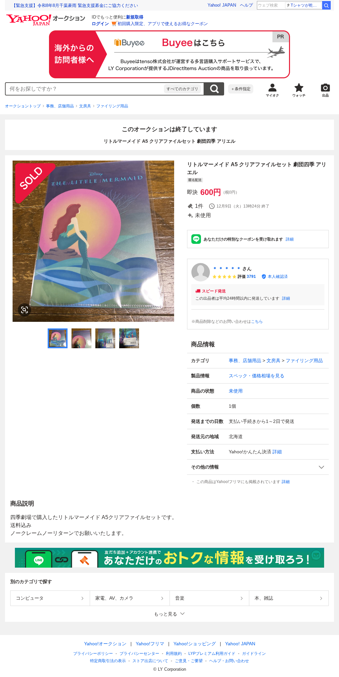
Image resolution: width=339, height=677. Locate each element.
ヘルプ (246, 5)
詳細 (290, 239)
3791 (251, 276)
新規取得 (134, 17)
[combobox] (85, 89)
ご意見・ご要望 (189, 660)
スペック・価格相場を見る (256, 375)
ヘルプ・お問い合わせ (229, 660)
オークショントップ (23, 106)
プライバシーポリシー (93, 653)
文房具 (85, 106)
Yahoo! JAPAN (222, 5)
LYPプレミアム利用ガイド (211, 653)
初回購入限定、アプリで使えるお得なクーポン (163, 23)
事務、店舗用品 (60, 106)
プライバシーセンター (139, 653)
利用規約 (174, 653)
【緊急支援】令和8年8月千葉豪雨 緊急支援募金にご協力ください (75, 5)
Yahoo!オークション (105, 643)
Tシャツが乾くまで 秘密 (306, 5)
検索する (214, 88)
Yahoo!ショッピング (194, 643)
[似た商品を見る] (24, 310)
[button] (258, 467)
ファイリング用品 (112, 106)
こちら (257, 321)
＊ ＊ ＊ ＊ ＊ (227, 268)
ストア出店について (150, 660)
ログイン (100, 23)
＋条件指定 (241, 89)
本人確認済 (278, 276)
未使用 (236, 391)
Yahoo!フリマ (150, 643)
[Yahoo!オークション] (46, 16)
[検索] (326, 5)
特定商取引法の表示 (108, 660)
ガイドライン (254, 653)
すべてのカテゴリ (182, 89)
